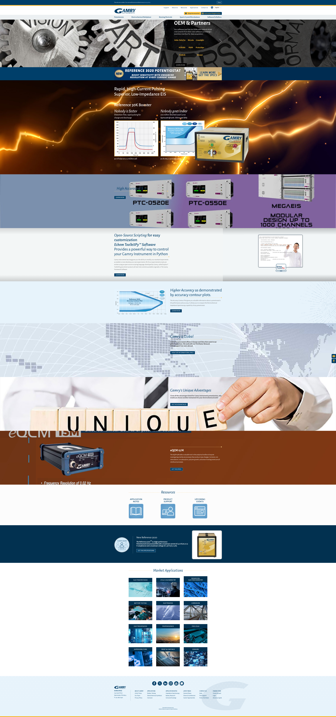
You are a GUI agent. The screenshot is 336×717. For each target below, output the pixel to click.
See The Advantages (179, 404)
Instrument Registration (212, 13)
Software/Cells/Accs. (214, 17)
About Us (175, 7)
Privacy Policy (138, 698)
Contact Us (204, 7)
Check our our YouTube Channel (176, 683)
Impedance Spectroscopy (173, 693)
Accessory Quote (217, 698)
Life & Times (138, 693)
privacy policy (147, 2)
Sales (200, 693)
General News (187, 693)
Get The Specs (176, 469)
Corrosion (150, 698)
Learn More (180, 53)
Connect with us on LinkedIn (165, 683)
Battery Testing (151, 693)
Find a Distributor (204, 698)
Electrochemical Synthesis (154, 695)
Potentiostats (119, 17)
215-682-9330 (119, 697)
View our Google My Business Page (182, 683)
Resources (184, 7)
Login (214, 695)
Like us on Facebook (154, 683)
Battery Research (170, 695)
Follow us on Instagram (171, 683)
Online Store (217, 691)
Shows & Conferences (189, 695)
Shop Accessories (194, 13)
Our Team (137, 695)
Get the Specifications (146, 550)
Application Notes (171, 691)
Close (219, 2)
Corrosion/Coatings (171, 698)
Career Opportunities (189, 698)
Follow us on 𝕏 (160, 683)
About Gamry (139, 691)
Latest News (187, 691)
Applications (194, 7)
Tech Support (202, 695)
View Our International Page (183, 352)
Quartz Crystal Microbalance (190, 17)
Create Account (217, 693)
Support (166, 7)
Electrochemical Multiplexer (141, 17)
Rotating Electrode (165, 17)
